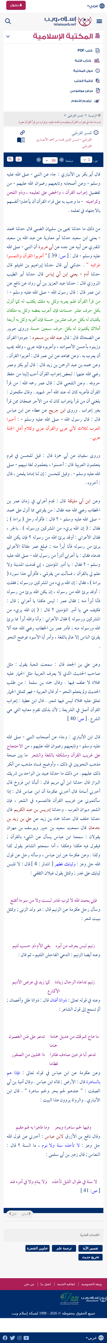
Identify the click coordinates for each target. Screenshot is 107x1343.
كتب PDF (85, 50)
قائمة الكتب (83, 81)
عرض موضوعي (81, 91)
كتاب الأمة (83, 60)
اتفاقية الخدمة (66, 1284)
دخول (14, 5)
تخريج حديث (90, 1257)
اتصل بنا (46, 1284)
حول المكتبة (83, 71)
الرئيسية (92, 116)
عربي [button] (93, 6)
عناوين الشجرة (37, 1248)
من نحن (29, 1284)
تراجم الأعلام (81, 101)
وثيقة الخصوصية (91, 1284)
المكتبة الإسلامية (64, 36)
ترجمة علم (64, 1248)
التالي (13, 1214)
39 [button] (53, 160)
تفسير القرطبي (75, 116)
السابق (25, 1214)
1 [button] (89, 160)
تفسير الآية (90, 1248)
